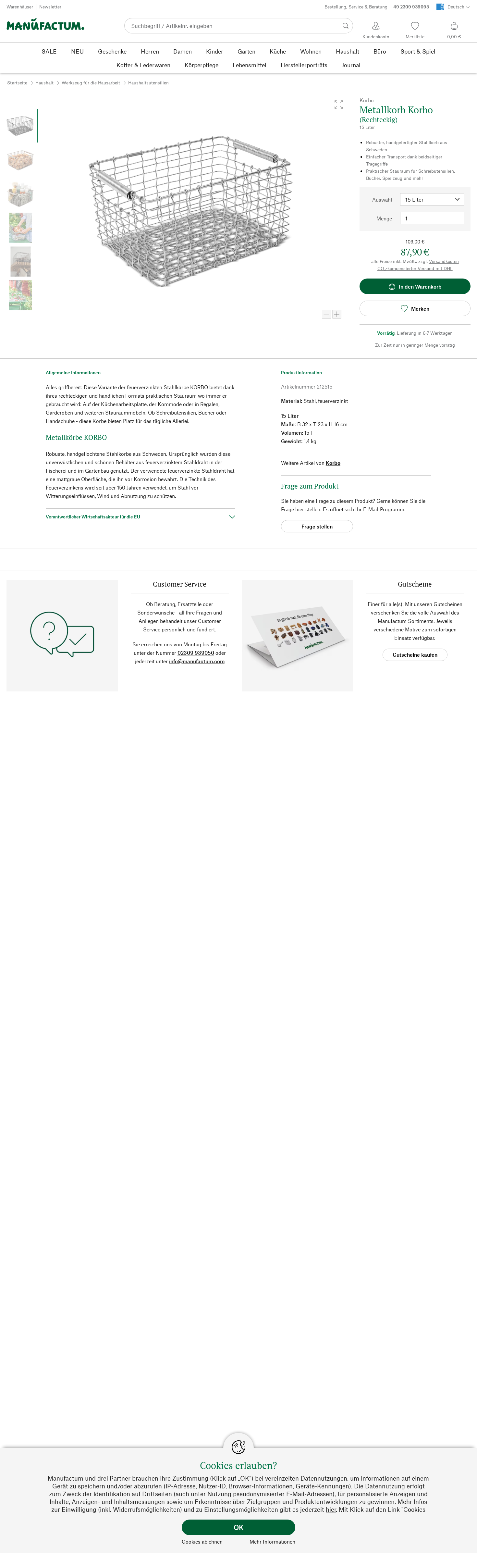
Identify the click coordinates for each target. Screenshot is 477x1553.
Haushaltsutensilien (148, 82)
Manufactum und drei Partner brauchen (103, 1478)
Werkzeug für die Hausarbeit (91, 82)
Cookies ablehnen (202, 1541)
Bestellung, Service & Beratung (376, 6)
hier (331, 1509)
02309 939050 (195, 653)
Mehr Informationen (272, 1541)
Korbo (333, 463)
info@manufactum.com (197, 661)
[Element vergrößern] (336, 314)
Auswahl (382, 199)
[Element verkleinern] (326, 314)
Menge (384, 218)
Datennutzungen (323, 1478)
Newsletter (50, 6)
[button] (339, 104)
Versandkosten (444, 261)
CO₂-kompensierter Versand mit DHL (415, 268)
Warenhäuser (19, 6)
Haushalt (44, 82)
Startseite (17, 82)
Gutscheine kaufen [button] (415, 655)
